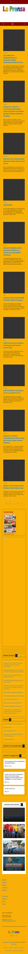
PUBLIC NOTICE (10, 788)
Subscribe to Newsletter (18, 950)
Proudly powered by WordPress (9, 942)
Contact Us (4, 887)
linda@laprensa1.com (7, 919)
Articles (5, 104)
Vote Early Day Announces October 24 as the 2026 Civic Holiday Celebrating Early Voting (14, 687)
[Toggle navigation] (12, 24)
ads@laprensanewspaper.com (9, 920)
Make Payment (8, 950)
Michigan (5, 433)
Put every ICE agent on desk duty (12, 706)
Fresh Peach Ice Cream (10, 731)
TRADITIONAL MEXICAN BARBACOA (13, 692)
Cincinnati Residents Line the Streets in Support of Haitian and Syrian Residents (13, 850)
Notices (7, 782)
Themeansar (13, 944)
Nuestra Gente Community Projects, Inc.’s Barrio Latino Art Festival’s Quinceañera (13, 664)
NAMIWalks (7, 205)
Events (3, 901)
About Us (4, 885)
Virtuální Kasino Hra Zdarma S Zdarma (13, 659)
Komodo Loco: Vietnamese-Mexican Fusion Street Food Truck (14, 161)
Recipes (5, 483)
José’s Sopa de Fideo (9, 739)
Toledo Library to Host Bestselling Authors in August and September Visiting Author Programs (13, 711)
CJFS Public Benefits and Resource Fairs (14, 696)
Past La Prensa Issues (9, 534)
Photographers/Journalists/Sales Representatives (15, 762)
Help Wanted (9, 765)
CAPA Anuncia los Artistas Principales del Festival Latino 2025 (13, 345)
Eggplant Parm (8, 727)
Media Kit (4, 879)
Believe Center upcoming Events (12, 703)
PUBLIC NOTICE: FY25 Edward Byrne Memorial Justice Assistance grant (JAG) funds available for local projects (14, 777)
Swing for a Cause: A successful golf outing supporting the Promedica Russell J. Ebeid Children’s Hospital (13, 111)
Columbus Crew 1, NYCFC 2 (11, 699)
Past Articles (5, 896)
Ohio (5, 295)
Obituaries (4, 898)
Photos (3, 904)
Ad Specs (4, 882)
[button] (21, 24)
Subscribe (4, 890)
